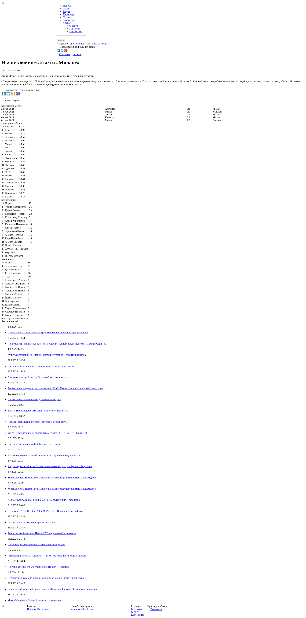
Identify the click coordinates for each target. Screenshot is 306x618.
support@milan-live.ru (82, 609)
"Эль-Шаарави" (99, 43)
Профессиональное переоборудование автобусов (34, 399)
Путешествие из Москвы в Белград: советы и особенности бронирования (48, 332)
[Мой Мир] (18, 93)
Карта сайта (75, 31)
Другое (67, 23)
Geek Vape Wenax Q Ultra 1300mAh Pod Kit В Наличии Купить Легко (45, 511)
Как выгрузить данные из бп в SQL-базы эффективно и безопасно (44, 499)
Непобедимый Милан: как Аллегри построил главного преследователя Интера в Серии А (57, 343)
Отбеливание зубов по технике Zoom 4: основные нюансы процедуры (46, 578)
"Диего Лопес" (77, 43)
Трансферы (69, 20)
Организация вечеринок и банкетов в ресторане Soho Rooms (41, 366)
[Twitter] (62, 50)
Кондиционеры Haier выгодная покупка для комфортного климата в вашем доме (52, 477)
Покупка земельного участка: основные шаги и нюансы (38, 566)
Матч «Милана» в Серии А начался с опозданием (35, 600)
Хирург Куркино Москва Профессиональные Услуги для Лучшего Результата (50, 466)
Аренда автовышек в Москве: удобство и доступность (37, 421)
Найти (61, 40)
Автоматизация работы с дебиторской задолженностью (38, 377)
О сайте (73, 25)
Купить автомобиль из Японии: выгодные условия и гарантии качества (47, 354)
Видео (66, 11)
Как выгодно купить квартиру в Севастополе (32, 522)
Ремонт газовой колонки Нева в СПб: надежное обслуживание (42, 533)
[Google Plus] (65, 50)
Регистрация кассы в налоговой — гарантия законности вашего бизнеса (47, 555)
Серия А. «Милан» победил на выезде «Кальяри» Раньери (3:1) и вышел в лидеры (52, 589)
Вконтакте (156, 609)
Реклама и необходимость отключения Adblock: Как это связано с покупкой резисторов (55, 388)
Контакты (74, 28)
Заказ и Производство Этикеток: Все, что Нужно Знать (38, 410)
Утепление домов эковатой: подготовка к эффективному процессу (44, 455)
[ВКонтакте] (59, 50)
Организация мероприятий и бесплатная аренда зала (36, 544)
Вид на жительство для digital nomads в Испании (34, 444)
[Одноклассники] (13, 93)
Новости (31, 609)
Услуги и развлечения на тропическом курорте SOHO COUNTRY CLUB (47, 433)
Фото (66, 8)
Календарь (68, 14)
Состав (67, 17)
